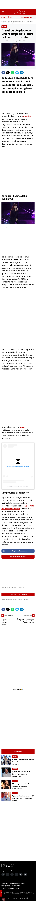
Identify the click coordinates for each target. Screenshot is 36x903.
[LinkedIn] (22, 72)
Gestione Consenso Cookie (10, 888)
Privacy (1, 894)
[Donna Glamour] (19, 12)
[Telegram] (17, 72)
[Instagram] (12, 874)
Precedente (8, 615)
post (22, 427)
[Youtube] (25, 874)
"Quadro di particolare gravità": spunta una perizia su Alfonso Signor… (23, 798)
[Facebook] (3, 72)
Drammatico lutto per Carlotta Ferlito (5, 622)
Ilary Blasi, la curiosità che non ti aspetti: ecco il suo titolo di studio (26, 621)
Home (3, 21)
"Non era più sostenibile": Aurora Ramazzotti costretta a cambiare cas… (23, 786)
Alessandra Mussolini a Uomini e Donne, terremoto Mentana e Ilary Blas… (23, 762)
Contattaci (13, 883)
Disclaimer (21, 883)
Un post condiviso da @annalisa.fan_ (18, 486)
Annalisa (27, 116)
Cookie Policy (16, 886)
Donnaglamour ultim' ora (18, 595)
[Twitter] (8, 72)
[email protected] (5, 893)
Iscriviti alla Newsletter (18, 557)
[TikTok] (21, 874)
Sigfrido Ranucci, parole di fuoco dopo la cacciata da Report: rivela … (21, 774)
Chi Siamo (4, 883)
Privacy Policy (5, 886)
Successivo (28, 615)
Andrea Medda (6, 41)
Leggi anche (18, 751)
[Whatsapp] (12, 72)
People (8, 21)
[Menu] (3, 12)
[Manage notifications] (3, 899)
